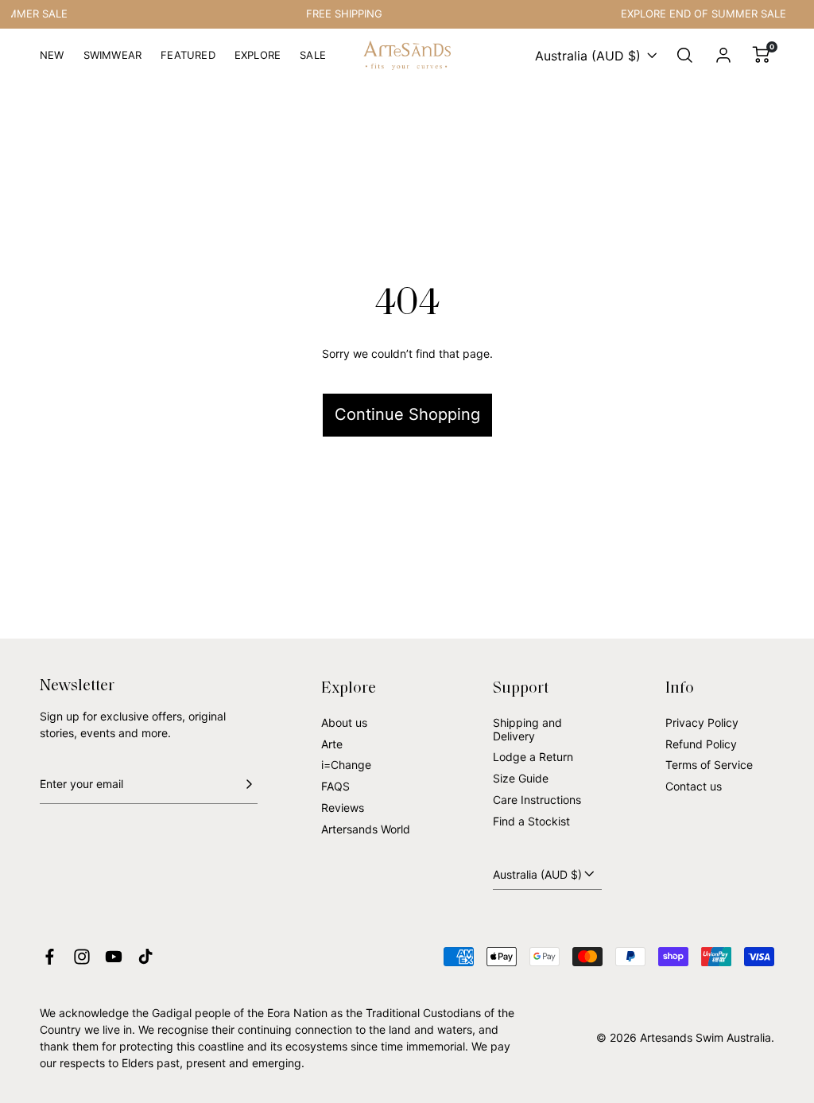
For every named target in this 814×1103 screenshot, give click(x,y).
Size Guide (520, 778)
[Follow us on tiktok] (145, 956)
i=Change (346, 764)
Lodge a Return (533, 756)
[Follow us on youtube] (113, 956)
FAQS (335, 786)
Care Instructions (537, 799)
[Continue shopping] (407, 360)
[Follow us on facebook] (50, 956)
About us (344, 722)
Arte (332, 744)
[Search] (685, 55)
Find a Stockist (531, 821)
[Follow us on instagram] (81, 956)
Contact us (693, 786)
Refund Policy (701, 744)
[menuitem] (52, 61)
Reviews (342, 807)
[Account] (723, 55)
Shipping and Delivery (527, 729)
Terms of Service (709, 764)
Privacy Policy (701, 722)
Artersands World (365, 829)
